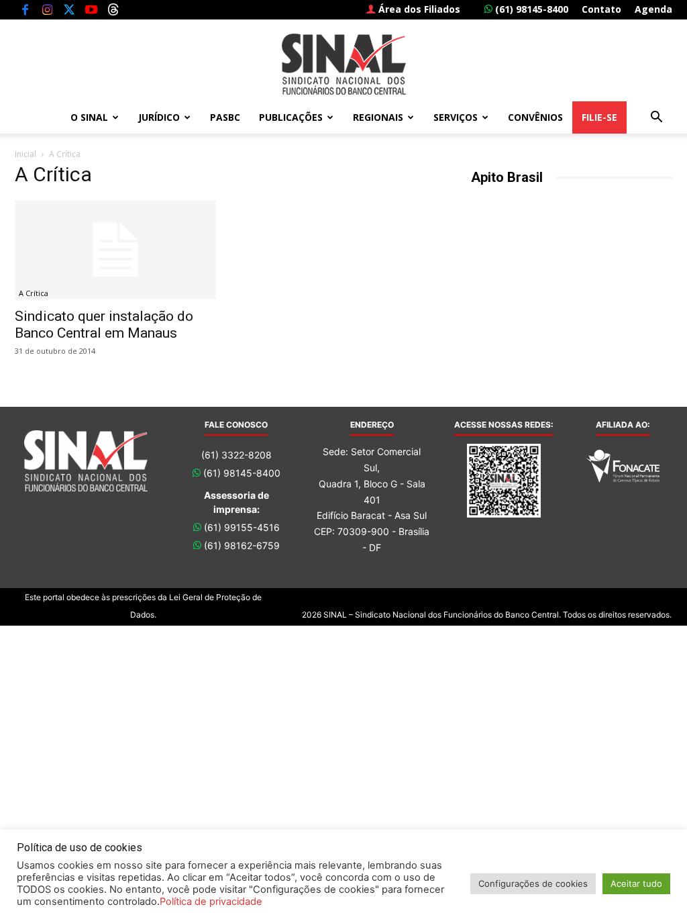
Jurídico (159, 117)
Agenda (653, 9)
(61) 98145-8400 (530, 9)
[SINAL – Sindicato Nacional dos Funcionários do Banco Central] (343, 64)
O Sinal (89, 117)
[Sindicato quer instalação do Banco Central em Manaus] (115, 249)
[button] (656, 118)
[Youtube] (91, 9)
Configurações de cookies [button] (533, 883)
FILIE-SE (599, 117)
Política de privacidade (211, 902)
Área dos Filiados (418, 9)
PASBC (225, 117)
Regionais (378, 117)
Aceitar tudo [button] (636, 883)
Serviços (455, 117)
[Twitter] (69, 9)
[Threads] (113, 9)
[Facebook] (25, 9)
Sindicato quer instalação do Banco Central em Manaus (104, 324)
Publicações (291, 117)
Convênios (535, 117)
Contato (601, 9)
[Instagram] (47, 9)
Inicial (25, 154)
